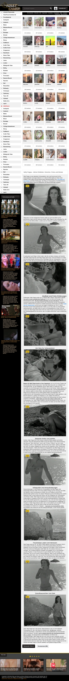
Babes (5, 25)
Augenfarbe (44, 13)
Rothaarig (5, 88)
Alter (40, 13)
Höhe (61, 13)
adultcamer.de (10, 5)
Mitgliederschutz (17, 678)
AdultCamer (6, 106)
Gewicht (65, 13)
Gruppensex (6, 50)
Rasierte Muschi (7, 78)
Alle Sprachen (30, 13)
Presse (24, 678)
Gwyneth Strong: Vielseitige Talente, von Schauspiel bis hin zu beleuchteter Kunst (10, 342)
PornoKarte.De (7, 17)
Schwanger (6, 90)
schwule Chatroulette (8, 12)
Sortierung (57, 14)
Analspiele (6, 19)
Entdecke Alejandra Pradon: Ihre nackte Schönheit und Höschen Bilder (10, 269)
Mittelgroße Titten (8, 65)
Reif (4, 83)
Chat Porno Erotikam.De (9, 14)
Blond (4, 30)
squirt (4, 103)
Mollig (5, 68)
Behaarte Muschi (7, 27)
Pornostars (6, 75)
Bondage (5, 32)
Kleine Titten (6, 55)
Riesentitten (6, 85)
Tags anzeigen (64, 14)
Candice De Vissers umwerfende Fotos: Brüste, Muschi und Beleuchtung (10, 317)
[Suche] (51, 8)
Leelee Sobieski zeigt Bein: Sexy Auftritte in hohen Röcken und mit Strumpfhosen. (8, 216)
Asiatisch (5, 22)
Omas (4, 73)
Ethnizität (36, 13)
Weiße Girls (6, 101)
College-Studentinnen (9, 37)
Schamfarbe (56, 13)
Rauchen (5, 80)
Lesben (5, 63)
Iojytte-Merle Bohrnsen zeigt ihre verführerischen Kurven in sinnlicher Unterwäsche (9, 242)
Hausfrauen (6, 52)
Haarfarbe (50, 13)
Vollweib (5, 98)
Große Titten (6, 45)
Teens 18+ (6, 96)
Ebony (5, 40)
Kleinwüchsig (6, 58)
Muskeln (5, 70)
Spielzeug (6, 93)
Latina (5, 60)
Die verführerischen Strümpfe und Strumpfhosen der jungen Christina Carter (9, 293)
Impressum (10, 678)
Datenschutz (4, 678)
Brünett (5, 35)
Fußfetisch (6, 42)
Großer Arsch (6, 47)
